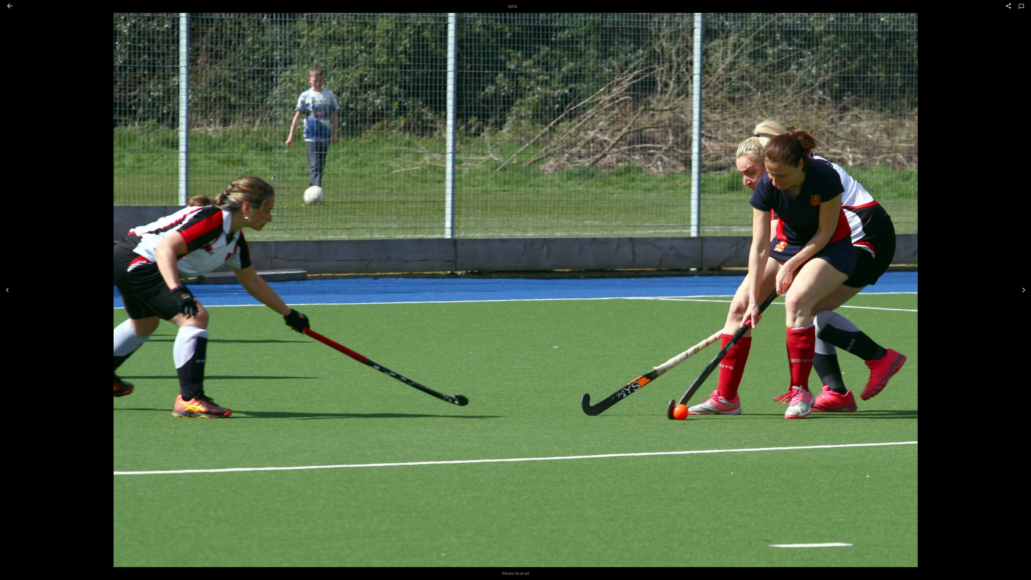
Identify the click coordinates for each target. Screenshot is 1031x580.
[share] (1008, 6)
